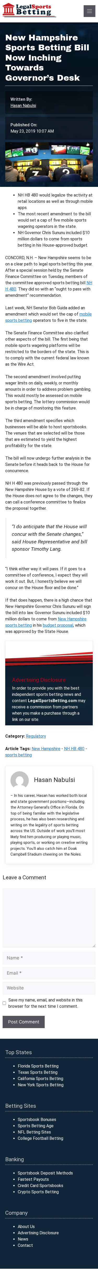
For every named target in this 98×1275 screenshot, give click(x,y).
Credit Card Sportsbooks (40, 1185)
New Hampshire (46, 748)
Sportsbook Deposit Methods (45, 1173)
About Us (26, 1226)
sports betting (18, 754)
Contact (25, 1245)
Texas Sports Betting (37, 1072)
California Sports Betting (40, 1078)
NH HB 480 (74, 748)
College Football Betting (40, 1138)
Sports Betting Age (36, 1125)
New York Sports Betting (41, 1084)
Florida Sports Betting (38, 1066)
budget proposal (58, 625)
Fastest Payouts (33, 1179)
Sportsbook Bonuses (37, 1119)
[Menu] (89, 11)
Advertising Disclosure (38, 1232)
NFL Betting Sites (34, 1132)
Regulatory (36, 736)
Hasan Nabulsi (23, 105)
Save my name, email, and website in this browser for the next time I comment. (45, 1003)
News (23, 1239)
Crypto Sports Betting (38, 1191)
